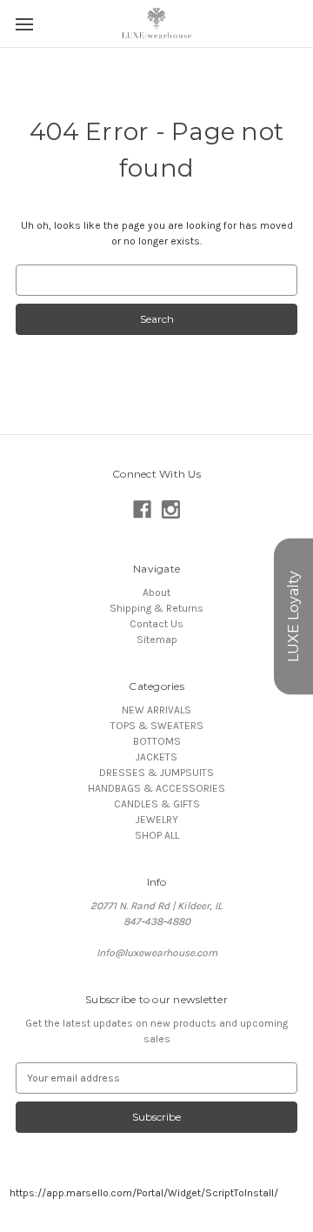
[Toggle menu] (24, 24)
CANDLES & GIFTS (157, 804)
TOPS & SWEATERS (156, 726)
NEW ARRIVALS (156, 710)
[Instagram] (171, 509)
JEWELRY (157, 820)
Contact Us (156, 624)
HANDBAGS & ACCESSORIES (156, 788)
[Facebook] (142, 509)
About (156, 592)
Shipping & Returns (156, 608)
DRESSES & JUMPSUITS (156, 773)
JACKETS (156, 757)
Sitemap (157, 639)
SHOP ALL (157, 835)
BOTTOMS (157, 741)
